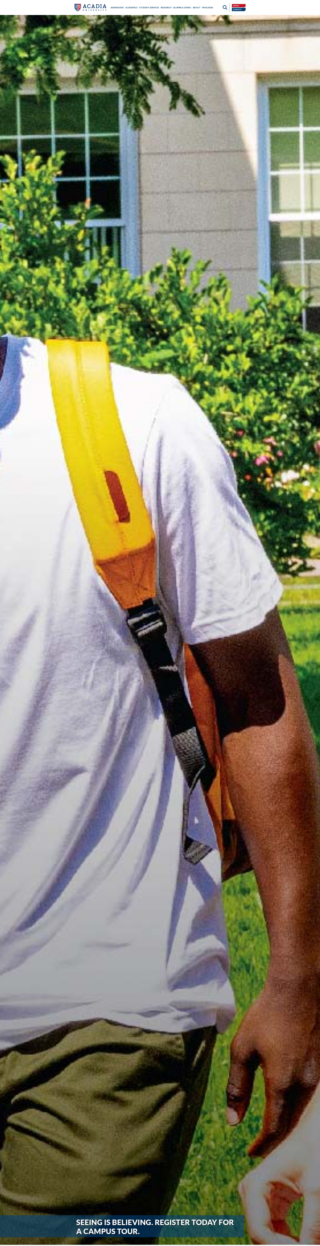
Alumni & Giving (182, 7)
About (196, 7)
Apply (236, 6)
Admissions (117, 7)
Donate (237, 9)
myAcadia (207, 7)
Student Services (149, 7)
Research (166, 7)
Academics (131, 7)
